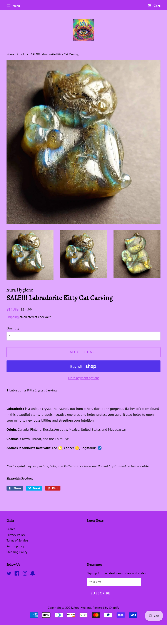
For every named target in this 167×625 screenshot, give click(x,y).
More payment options (83, 378)
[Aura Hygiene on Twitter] (9, 574)
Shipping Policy (17, 552)
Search (11, 529)
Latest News (95, 520)
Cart (156, 6)
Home (10, 54)
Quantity (13, 328)
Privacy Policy (16, 535)
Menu (16, 6)
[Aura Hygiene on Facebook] (16, 574)
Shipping (13, 317)
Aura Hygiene (82, 608)
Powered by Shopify (106, 608)
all (22, 54)
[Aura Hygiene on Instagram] (24, 574)
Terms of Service (17, 540)
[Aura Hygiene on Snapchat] (32, 574)
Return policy (15, 546)
